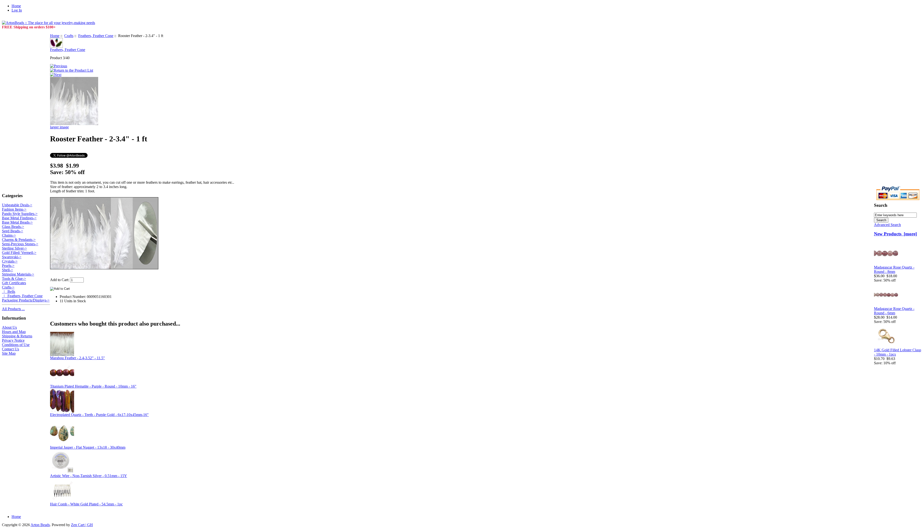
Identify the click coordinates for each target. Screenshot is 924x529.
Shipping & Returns (17, 336)
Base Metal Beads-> (17, 222)
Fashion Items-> (14, 209)
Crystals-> (10, 261)
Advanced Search (887, 225)
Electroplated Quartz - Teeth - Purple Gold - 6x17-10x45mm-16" (99, 415)
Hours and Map (14, 332)
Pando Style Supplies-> (20, 214)
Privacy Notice (13, 340)
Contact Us (10, 349)
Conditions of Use (16, 345)
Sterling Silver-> (14, 248)
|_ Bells (8, 292)
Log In (17, 10)
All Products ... (13, 309)
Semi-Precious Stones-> (20, 244)
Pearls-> (8, 266)
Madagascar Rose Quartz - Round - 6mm (894, 311)
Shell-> (7, 270)
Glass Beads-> (13, 227)
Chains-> (9, 235)
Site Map (9, 353)
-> (8, 287)
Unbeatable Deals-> (17, 205)
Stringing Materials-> (18, 274)
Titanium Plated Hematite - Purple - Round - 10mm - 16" (93, 386)
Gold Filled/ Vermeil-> (19, 253)
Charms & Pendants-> (19, 240)
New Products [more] (895, 233)
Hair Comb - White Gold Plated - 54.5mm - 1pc (86, 504)
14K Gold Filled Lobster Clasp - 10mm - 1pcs (897, 352)
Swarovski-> (11, 257)
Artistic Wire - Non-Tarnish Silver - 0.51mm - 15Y (88, 476)
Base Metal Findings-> (19, 218)
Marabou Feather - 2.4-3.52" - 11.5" (77, 358)
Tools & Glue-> (14, 279)
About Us (9, 327)
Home (16, 6)
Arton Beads (40, 525)
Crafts (68, 36)
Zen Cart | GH (82, 525)
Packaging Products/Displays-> (26, 300)
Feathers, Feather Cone (95, 36)
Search (880, 205)
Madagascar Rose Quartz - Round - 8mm (894, 269)
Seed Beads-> (12, 231)
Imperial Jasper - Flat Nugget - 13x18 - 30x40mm (87, 447)
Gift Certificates (14, 283)
